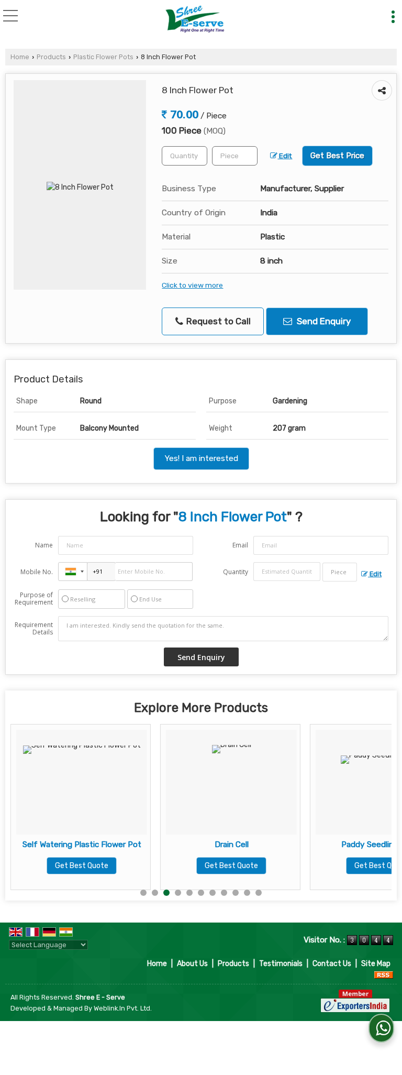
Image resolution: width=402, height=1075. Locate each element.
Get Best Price (337, 155)
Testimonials (281, 963)
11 (258, 893)
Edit (284, 155)
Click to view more (192, 285)
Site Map (375, 963)
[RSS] (383, 974)
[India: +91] (72, 571)
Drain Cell (198, 844)
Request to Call (217, 321)
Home (19, 57)
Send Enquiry (323, 321)
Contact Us (331, 963)
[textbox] (235, 156)
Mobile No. (36, 571)
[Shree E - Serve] (195, 20)
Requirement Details (34, 628)
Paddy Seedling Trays (348, 844)
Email (240, 545)
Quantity (235, 571)
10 (247, 893)
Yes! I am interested (201, 458)
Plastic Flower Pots (103, 57)
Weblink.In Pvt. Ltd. (123, 1008)
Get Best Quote (48, 865)
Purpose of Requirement (34, 598)
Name (44, 545)
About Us (192, 963)
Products (51, 57)
